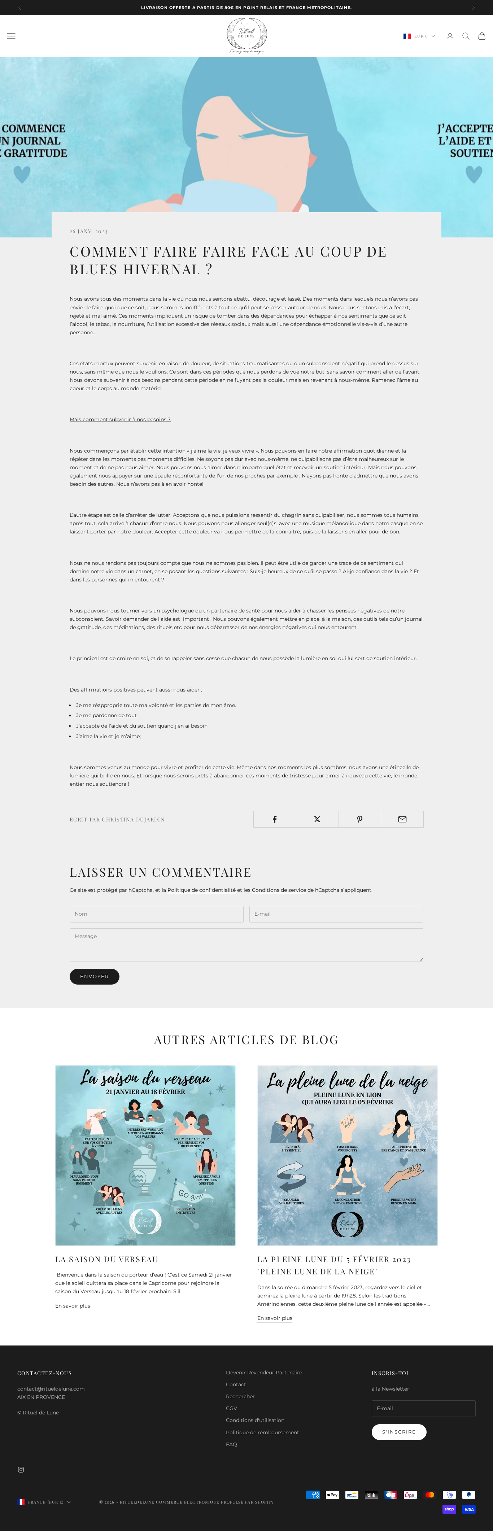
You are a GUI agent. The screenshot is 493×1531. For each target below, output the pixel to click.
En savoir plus (72, 1306)
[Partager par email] (402, 819)
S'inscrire (399, 1432)
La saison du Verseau (106, 1259)
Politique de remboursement (262, 1432)
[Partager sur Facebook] (275, 819)
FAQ (231, 1444)
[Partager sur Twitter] (317, 819)
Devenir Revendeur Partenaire (264, 1372)
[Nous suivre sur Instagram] (21, 1469)
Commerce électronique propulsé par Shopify (215, 1502)
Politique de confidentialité (201, 890)
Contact (236, 1384)
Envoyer (94, 976)
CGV (231, 1408)
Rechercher (240, 1396)
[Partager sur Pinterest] (360, 819)
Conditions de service (279, 890)
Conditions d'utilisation (255, 1420)
